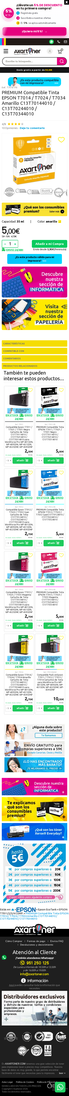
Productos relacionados (20, 366)
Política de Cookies (25, 1082)
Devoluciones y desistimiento (36, 944)
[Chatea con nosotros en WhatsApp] (60, 1087)
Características (14, 343)
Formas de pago (36, 941)
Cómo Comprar (13, 941)
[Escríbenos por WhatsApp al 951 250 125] (51, 41)
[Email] (65, 42)
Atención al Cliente (35, 952)
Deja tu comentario (32, 127)
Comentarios (12, 358)
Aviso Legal (7, 1082)
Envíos (54, 941)
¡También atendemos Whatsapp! (34, 958)
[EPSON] (26, 909)
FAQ (61, 941)
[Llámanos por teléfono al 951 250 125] (59, 42)
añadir (21, 460)
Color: (47, 221)
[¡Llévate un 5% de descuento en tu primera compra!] (34, 19)
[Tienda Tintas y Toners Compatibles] (12, 909)
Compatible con (13, 351)
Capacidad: (13, 221)
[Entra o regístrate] (50, 51)
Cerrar (66, 2)
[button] (61, 140)
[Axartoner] (27, 51)
